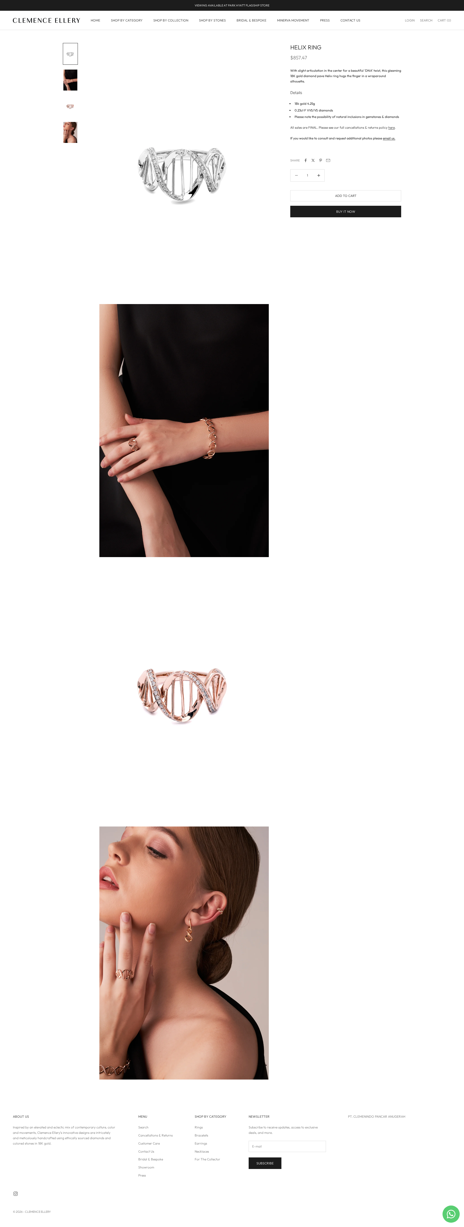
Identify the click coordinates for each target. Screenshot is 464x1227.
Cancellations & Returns (155, 1135)
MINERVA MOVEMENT (293, 20)
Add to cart (346, 196)
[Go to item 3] (70, 106)
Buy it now (345, 212)
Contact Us (146, 1151)
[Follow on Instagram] (15, 1193)
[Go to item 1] (70, 54)
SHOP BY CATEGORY (127, 20)
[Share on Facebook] (305, 160)
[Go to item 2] (70, 80)
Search (143, 1127)
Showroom (146, 1167)
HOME (95, 20)
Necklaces (202, 1151)
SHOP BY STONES (212, 20)
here (391, 127)
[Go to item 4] (70, 132)
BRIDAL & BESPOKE (251, 20)
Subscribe (265, 1163)
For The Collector (207, 1159)
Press (142, 1175)
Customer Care (149, 1143)
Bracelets (201, 1135)
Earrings (201, 1143)
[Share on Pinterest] (320, 160)
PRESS (325, 20)
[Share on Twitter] (313, 160)
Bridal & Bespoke (150, 1159)
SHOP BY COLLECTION (170, 20)
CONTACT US (350, 20)
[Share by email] (328, 160)
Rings (199, 1127)
